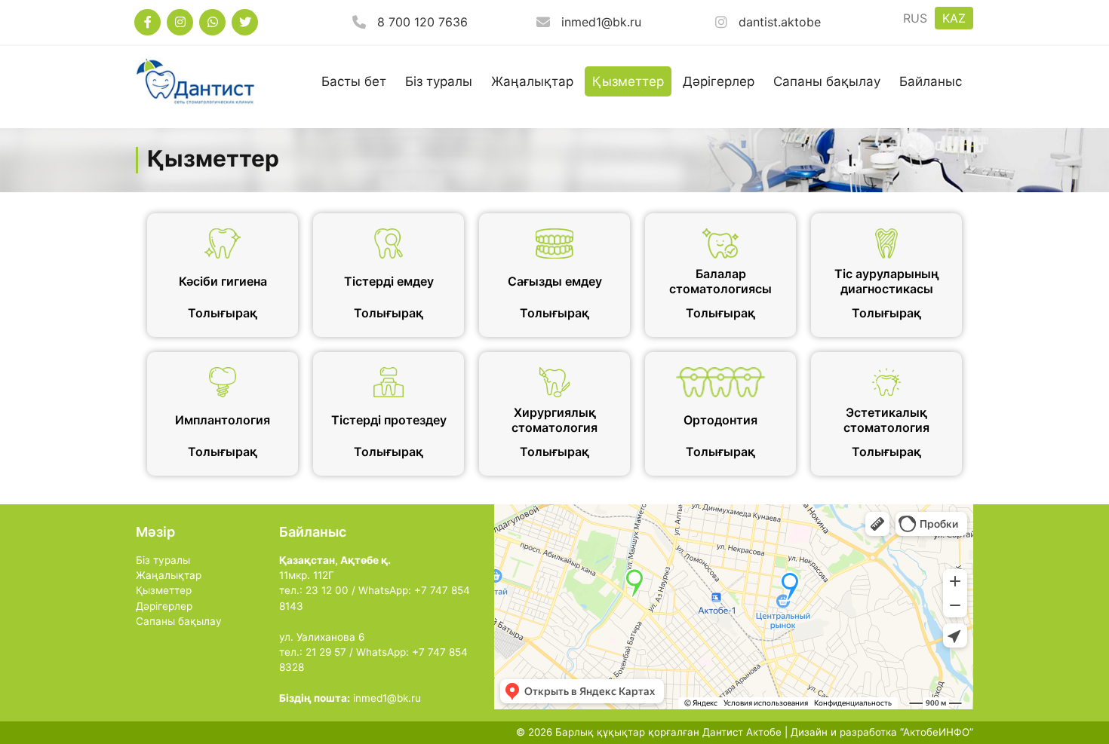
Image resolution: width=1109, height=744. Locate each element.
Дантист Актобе (742, 732)
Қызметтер (628, 81)
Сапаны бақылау (826, 81)
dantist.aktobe (780, 21)
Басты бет (353, 81)
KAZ (954, 18)
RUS (915, 18)
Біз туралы (438, 81)
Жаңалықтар (532, 81)
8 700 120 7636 (422, 21)
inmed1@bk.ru (601, 21)
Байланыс (930, 81)
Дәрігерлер (718, 81)
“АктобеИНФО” (936, 732)
